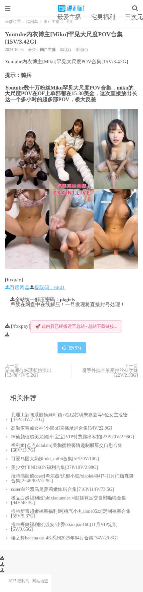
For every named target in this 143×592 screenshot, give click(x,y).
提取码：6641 (49, 287)
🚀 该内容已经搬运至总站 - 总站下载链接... (76, 326)
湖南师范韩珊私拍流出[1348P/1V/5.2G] (28, 372)
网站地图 (40, 581)
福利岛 (71, 8)
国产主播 (48, 49)
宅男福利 (103, 17)
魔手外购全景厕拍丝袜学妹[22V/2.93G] (110, 372)
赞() (75, 347)
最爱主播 (69, 17)
